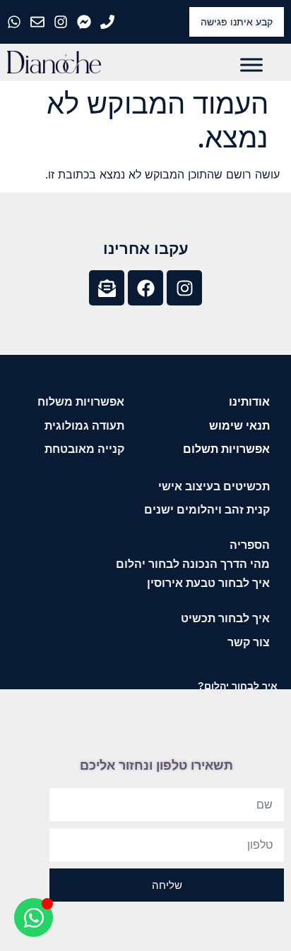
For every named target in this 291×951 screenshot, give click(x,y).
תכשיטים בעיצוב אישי (214, 486)
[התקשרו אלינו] (109, 22)
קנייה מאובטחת (84, 449)
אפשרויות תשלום (226, 449)
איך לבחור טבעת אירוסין (208, 583)
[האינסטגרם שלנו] (62, 22)
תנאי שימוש (239, 426)
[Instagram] (184, 287)
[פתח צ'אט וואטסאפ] (33, 917)
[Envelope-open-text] (106, 287)
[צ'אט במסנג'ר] (86, 22)
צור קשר (248, 642)
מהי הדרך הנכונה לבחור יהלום (193, 564)
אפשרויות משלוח (80, 402)
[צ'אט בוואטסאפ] (16, 22)
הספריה (250, 545)
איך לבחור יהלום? (238, 685)
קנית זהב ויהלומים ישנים (207, 510)
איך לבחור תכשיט (225, 618)
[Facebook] (145, 287)
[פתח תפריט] (251, 64)
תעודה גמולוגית (84, 426)
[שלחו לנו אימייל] (39, 22)
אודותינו (249, 402)
